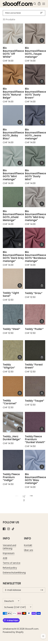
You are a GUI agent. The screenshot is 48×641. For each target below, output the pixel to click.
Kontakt (28, 545)
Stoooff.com (32, 628)
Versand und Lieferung (9, 547)
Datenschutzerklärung (14, 572)
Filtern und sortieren (13, 13)
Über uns (28, 550)
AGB (5, 558)
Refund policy (10, 567)
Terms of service (11, 562)
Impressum (9, 553)
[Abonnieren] (41, 590)
